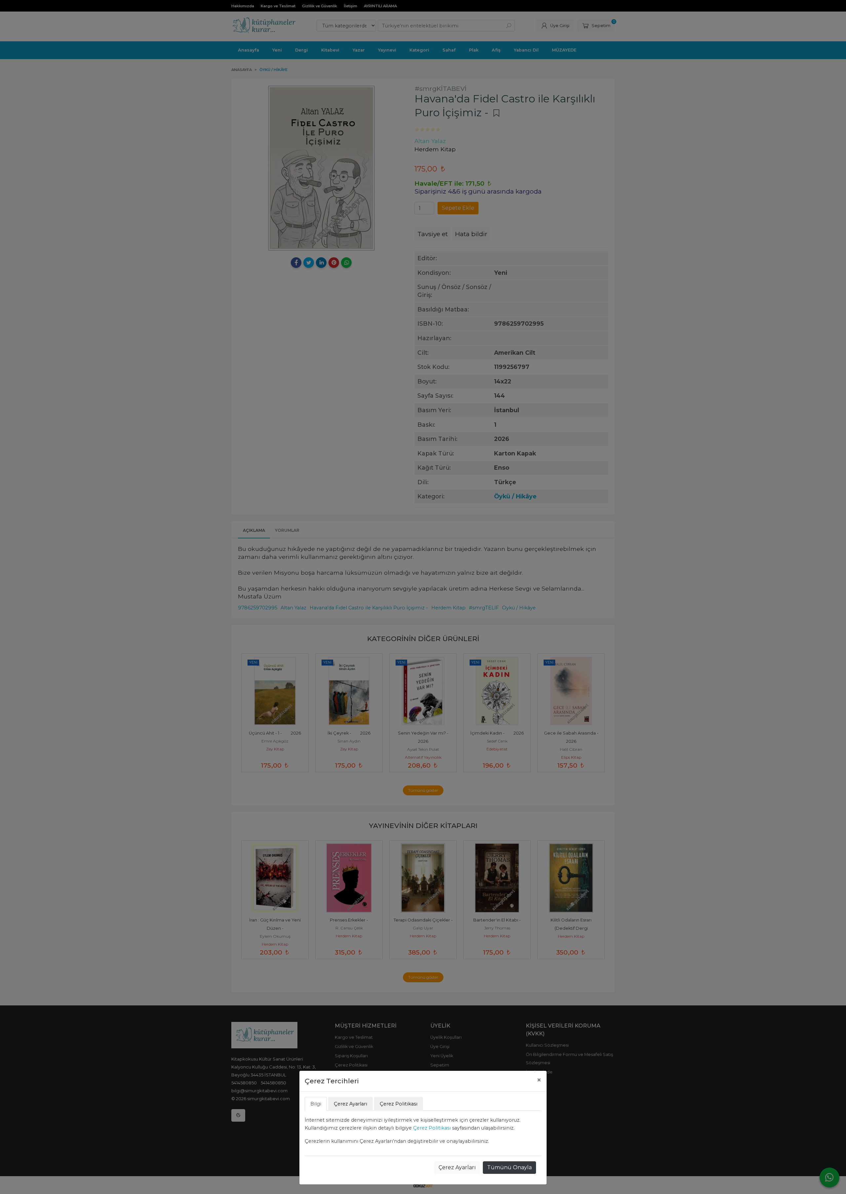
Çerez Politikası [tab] (398, 1104)
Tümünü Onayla (509, 1167)
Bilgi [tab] (315, 1104)
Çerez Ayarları (457, 1167)
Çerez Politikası (432, 1128)
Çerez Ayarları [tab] (350, 1104)
